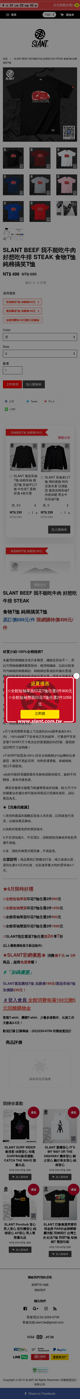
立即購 (40, 714)
